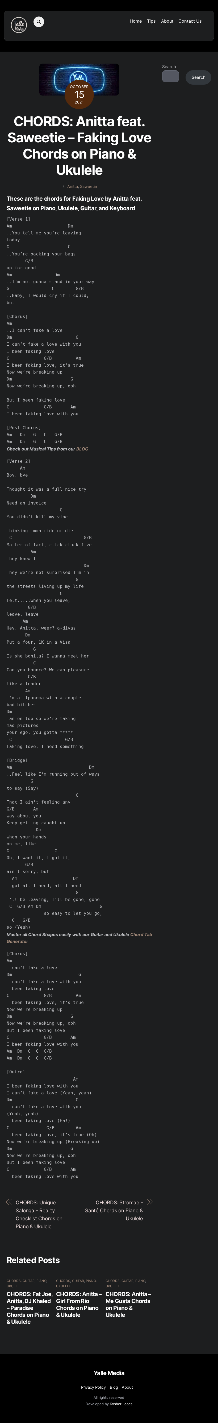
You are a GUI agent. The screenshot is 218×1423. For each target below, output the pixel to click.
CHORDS (14, 1281)
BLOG (82, 449)
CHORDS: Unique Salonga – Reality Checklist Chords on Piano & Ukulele (39, 1214)
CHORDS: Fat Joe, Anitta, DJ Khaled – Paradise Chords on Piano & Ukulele (30, 1307)
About (167, 21)
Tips (151, 21)
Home (136, 21)
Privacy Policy (93, 1387)
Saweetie (88, 186)
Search (169, 66)
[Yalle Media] (19, 30)
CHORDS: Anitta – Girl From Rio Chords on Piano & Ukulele (79, 1304)
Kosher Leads (121, 1404)
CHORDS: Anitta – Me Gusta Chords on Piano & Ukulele (128, 1304)
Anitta (72, 186)
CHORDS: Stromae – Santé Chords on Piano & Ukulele (114, 1210)
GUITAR (29, 1281)
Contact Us (190, 21)
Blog (114, 1387)
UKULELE (14, 1286)
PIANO (41, 1281)
